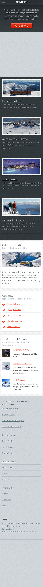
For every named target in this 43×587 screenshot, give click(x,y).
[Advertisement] (21, 54)
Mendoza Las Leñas (8, 415)
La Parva (4, 473)
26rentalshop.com (13, 327)
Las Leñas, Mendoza (9, 180)
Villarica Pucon (6, 500)
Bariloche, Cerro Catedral (11, 101)
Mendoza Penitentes (8, 453)
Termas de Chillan (7, 488)
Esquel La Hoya (7, 447)
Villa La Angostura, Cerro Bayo (13, 220)
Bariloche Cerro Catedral (10, 409)
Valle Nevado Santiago (9, 462)
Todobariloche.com (13, 304)
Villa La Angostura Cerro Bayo (11, 427)
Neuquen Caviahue (8, 441)
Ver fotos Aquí (22, 25)
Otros (4, 506)
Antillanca (5, 494)
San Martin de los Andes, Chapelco (15, 139)
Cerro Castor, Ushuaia (21, 350)
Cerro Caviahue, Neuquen (22, 364)
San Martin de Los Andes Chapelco (13, 421)
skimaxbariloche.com (14, 321)
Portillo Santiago (7, 467)
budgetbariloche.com (14, 315)
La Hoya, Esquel (19, 380)
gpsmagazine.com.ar (14, 310)
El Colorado (5, 479)
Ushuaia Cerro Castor (9, 435)
